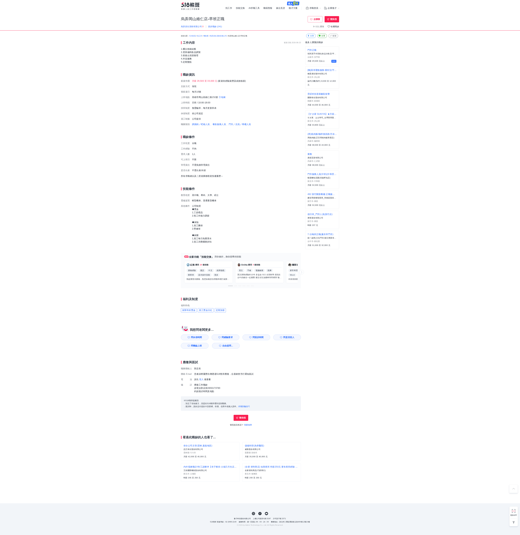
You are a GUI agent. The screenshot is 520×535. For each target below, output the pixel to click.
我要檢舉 (248, 425)
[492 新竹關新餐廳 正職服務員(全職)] (322, 200)
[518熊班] (190, 6)
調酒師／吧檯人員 (201, 124)
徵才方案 (293, 8)
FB (260, 513)
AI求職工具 (254, 8)
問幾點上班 (196, 346)
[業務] (322, 160)
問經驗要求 (227, 337)
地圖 (223, 97)
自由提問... (227, 346)
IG (253, 513)
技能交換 (240, 8)
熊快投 (333, 19)
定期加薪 (220, 310)
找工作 (228, 8)
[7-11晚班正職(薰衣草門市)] (322, 240)
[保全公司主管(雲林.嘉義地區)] (210, 451)
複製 (334, 36)
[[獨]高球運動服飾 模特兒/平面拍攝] (322, 78)
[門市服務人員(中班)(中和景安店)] (322, 180)
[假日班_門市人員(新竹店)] (322, 220)
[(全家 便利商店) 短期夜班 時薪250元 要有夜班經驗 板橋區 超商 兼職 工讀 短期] (271, 472)
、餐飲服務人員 (218, 124)
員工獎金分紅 (205, 310)
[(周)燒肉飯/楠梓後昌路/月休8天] (322, 140)
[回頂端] (513, 488)
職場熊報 (267, 8)
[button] (301, 272)
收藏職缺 (335, 26)
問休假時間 (196, 337)
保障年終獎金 (188, 310)
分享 (312, 36)
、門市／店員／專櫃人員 (238, 124)
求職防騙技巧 (244, 406)
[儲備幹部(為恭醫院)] (271, 451)
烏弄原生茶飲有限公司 (218, 36)
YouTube (266, 513)
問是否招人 (288, 337)
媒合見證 (280, 8)
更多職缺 (215, 26)
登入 (201, 379)
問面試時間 (258, 337)
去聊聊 (316, 19)
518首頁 (192, 36)
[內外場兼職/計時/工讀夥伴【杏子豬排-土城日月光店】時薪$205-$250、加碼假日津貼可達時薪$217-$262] (210, 472)
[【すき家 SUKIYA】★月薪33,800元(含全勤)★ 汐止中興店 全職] (322, 120)
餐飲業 (206, 36)
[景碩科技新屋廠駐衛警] (322, 99)
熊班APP (513, 515)
